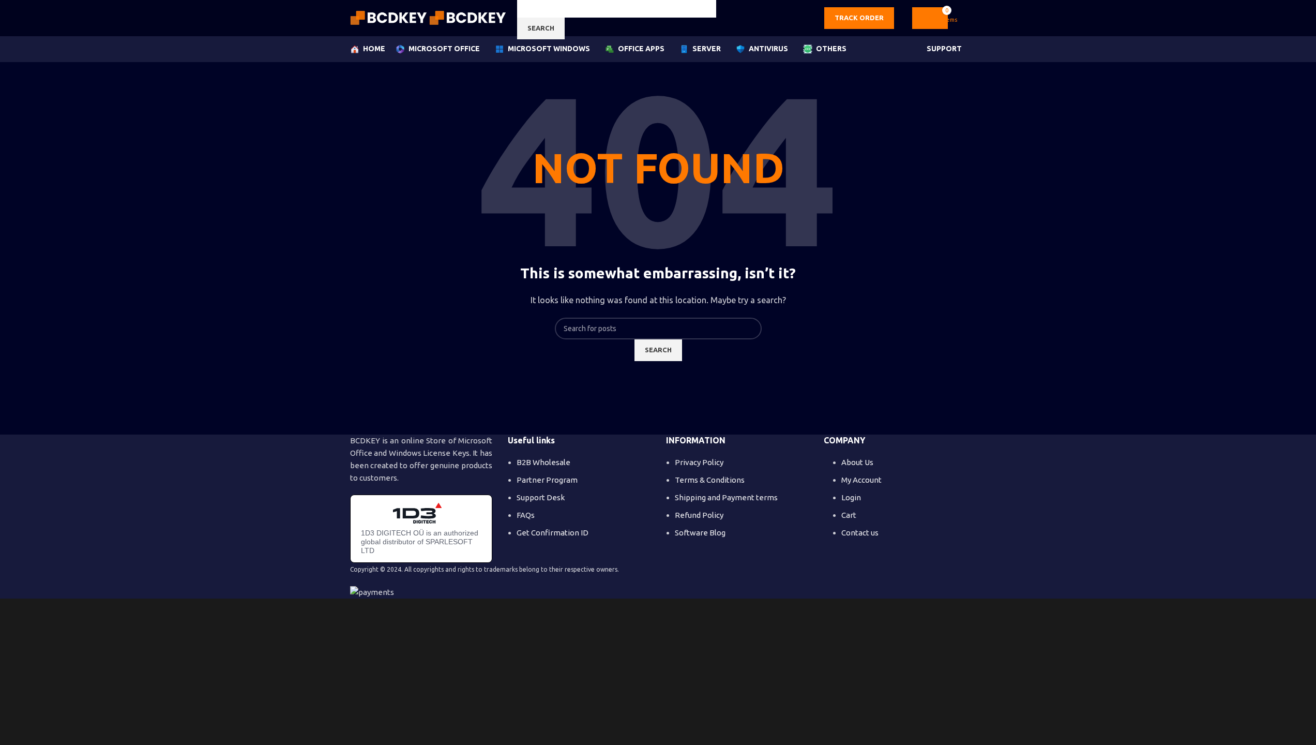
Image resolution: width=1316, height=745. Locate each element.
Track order (859, 17)
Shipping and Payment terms (726, 497)
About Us (857, 462)
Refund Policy (699, 515)
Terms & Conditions (710, 479)
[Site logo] (389, 17)
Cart (848, 515)
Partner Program (547, 479)
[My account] (962, 18)
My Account (861, 479)
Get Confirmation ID (552, 532)
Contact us (860, 532)
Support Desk (541, 497)
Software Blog (700, 532)
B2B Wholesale (543, 462)
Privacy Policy (699, 462)
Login (851, 497)
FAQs (526, 515)
